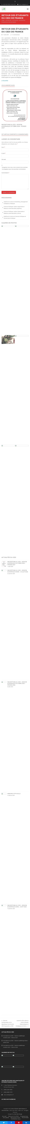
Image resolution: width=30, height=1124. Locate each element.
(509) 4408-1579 (8, 1092)
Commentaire (5, 172)
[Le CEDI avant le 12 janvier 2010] (21, 389)
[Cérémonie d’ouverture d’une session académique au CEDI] (8, 499)
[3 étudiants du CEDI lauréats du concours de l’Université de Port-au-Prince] (21, 499)
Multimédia (25, 1117)
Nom (3, 147)
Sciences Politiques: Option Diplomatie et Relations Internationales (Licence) (14, 212)
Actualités (6, 1117)
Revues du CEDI (15, 1117)
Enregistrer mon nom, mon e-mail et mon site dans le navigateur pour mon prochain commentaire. (15, 168)
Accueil (4, 1116)
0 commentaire (16, 34)
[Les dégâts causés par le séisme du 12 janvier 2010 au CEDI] (8, 339)
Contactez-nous (15, 1119)
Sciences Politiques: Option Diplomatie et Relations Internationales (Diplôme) (14, 207)
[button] (27, 9)
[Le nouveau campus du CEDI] (8, 280)
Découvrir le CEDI (13, 1116)
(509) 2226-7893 (8, 1089)
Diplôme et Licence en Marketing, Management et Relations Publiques (16, 202)
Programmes (24, 1116)
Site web (4, 159)
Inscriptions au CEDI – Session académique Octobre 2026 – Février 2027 (14, 126)
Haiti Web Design (18, 1114)
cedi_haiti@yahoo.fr (9, 1094)
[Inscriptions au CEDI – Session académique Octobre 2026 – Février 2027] (15, 105)
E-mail (4, 153)
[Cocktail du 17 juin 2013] (21, 280)
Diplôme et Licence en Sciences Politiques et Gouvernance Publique (15, 217)
